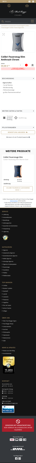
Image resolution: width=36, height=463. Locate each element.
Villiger (5, 311)
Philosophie (6, 332)
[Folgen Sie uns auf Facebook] (30, 1)
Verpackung (6, 228)
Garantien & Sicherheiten (10, 226)
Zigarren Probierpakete (9, 264)
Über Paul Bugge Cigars (9, 321)
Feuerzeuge (6, 267)
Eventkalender (7, 353)
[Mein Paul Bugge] (9, 5)
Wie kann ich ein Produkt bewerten (17, 137)
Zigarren (5, 250)
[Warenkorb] (27, 5)
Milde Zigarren (7, 258)
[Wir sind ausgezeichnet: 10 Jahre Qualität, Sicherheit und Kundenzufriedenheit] (9, 365)
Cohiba (5, 285)
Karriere (5, 329)
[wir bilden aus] (8, 408)
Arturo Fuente (7, 308)
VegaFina (5, 302)
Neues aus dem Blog (9, 350)
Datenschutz (6, 338)
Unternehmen (7, 326)
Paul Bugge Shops (8, 323)
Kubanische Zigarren (9, 253)
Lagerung (5, 231)
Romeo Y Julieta (7, 288)
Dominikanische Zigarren (10, 256)
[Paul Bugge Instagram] (33, 1)
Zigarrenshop (14, 201)
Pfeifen (5, 273)
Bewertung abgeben (16, 132)
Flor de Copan (7, 305)
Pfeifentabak (6, 275)
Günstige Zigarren (8, 261)
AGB (4, 340)
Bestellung (6, 220)
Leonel (5, 294)
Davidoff (5, 291)
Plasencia (5, 299)
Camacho (5, 297)
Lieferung (6, 214)
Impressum (6, 335)
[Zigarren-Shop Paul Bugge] (18, 13)
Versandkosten (7, 217)
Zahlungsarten (7, 223)
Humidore (6, 270)
